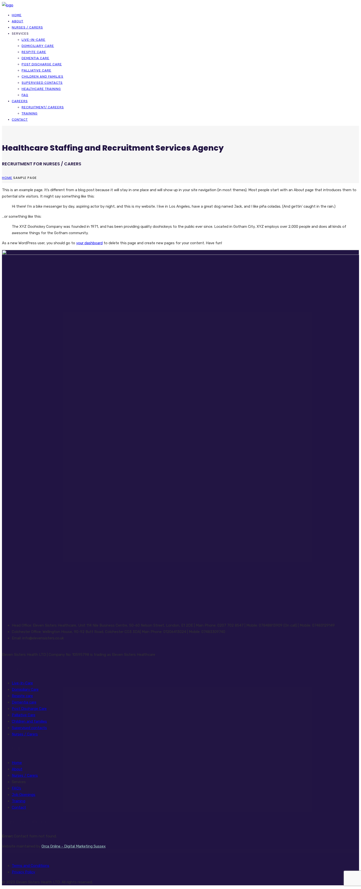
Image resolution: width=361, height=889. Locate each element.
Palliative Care (36, 70)
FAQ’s (16, 788)
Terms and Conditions (30, 865)
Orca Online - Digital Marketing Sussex (74, 846)
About (17, 21)
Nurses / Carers (27, 27)
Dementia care (35, 58)
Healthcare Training (41, 89)
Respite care (34, 52)
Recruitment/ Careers (43, 107)
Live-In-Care (33, 40)
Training (30, 113)
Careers (20, 101)
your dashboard (89, 243)
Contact (20, 119)
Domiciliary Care (38, 46)
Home (17, 15)
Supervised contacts (42, 83)
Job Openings (23, 794)
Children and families (42, 76)
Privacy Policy (23, 872)
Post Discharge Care (42, 64)
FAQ (25, 95)
